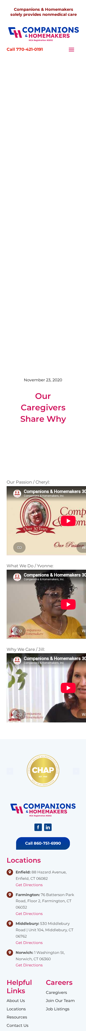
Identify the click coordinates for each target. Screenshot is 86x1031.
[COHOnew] (43, 28)
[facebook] (38, 827)
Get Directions (29, 885)
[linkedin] (48, 827)
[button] (10, 771)
